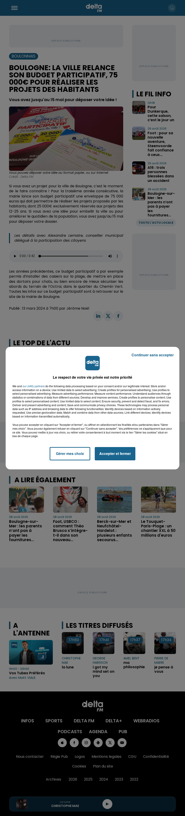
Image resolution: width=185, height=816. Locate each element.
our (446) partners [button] (34, 386)
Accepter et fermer (115, 453)
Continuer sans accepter (153, 354)
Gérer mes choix (70, 453)
